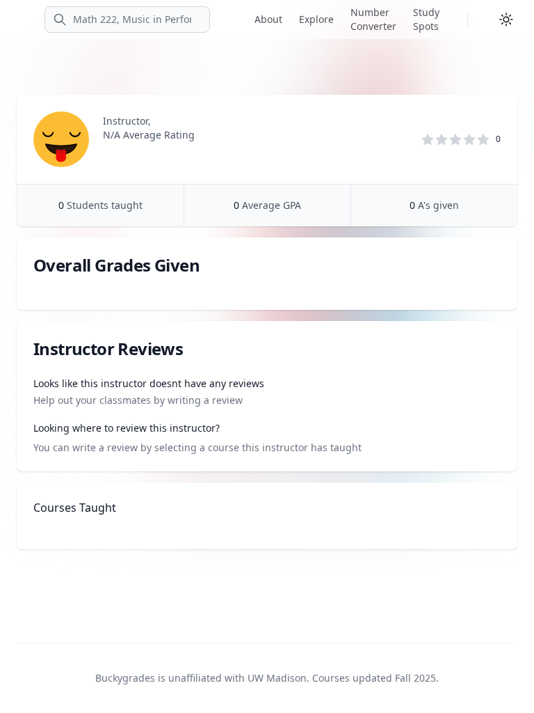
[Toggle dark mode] (506, 19)
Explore (316, 19)
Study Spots (426, 19)
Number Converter (373, 19)
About (268, 19)
